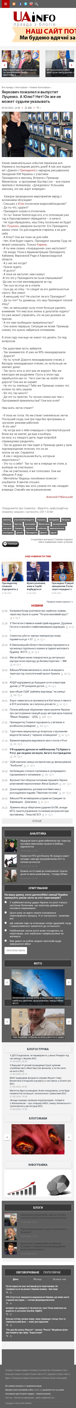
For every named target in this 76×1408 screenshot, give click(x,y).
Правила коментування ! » (60, 602)
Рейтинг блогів (48, 1378)
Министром (44, 524)
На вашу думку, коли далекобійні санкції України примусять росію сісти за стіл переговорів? (36, 896)
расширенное (59, 524)
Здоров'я (51, 1374)
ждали (53, 533)
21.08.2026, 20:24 (18, 1061)
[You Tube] (31, 4)
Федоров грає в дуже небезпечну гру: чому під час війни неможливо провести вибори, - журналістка (45, 843)
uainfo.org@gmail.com (44, 1398)
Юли (21, 203)
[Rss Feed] (14, 4)
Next (72, 65)
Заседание (54, 520)
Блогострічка (38, 1049)
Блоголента (35, 1378)
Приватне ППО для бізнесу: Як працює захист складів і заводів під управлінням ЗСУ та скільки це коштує (44, 859)
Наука (18, 1374)
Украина (18, 528)
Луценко (13, 226)
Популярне (52, 1272)
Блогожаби (38, 1118)
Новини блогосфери (40, 87)
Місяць (38, 1279)
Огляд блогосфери (20, 1378)
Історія (25, 1374)
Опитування (38, 888)
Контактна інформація (24, 1398)
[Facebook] (19, 4)
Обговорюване (27, 1272)
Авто (40, 1374)
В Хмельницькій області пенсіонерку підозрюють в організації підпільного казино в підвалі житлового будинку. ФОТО (39, 648)
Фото (38, 963)
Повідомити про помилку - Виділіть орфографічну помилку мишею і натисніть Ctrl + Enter (35, 510)
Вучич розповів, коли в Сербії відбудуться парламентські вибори (36, 589)
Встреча (66, 520)
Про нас (9, 1398)
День (16, 1279)
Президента (28, 170)
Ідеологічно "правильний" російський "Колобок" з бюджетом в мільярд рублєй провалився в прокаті (42, 1246)
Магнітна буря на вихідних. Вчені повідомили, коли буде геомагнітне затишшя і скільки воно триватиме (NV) (39, 1092)
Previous (3, 65)
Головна (9, 1370)
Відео (7, 1378)
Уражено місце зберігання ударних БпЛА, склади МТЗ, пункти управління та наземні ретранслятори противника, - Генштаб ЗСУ (39, 811)
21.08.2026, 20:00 (18, 1086)
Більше (37, 821)
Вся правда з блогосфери (14, 87)
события (42, 528)
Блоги (38, 1207)
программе (30, 524)
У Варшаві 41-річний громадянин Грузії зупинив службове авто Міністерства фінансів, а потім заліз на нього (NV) (38, 1068)
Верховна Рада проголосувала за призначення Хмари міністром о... (20, 72)
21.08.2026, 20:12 (18, 1074)
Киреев (42, 244)
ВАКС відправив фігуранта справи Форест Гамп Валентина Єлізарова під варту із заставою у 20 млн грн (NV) (40, 1081)
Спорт (60, 1374)
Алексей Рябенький (59, 497)
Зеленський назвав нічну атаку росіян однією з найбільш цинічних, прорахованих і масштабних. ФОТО (38, 1000)
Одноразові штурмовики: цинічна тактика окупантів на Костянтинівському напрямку (43, 1216)
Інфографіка (38, 1165)
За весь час (59, 1279)
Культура (9, 1374)
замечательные (56, 528)
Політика (33, 1370)
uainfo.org (38, 1390)
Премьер (7, 524)
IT (45, 1374)
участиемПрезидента (24, 520)
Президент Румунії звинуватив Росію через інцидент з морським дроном (63, 588)
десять (19, 533)
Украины (41, 520)
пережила (30, 528)
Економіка (56, 1370)
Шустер (18, 524)
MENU (6, 4)
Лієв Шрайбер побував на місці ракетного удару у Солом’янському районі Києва (38, 1038)
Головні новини (21, 1370)
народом (7, 528)
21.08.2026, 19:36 (18, 1109)
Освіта (33, 1374)
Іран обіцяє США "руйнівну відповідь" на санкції (37, 691)
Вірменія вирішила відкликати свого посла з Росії (38, 740)
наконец (7, 520)
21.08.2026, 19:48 (18, 1096)
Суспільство (44, 1370)
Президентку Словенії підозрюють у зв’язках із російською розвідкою (10, 591)
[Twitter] (25, 4)
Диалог (43, 533)
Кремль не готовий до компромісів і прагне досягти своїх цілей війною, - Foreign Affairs (43, 872)
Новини (37, 605)
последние (8, 533)
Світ (64, 1370)
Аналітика (38, 833)
